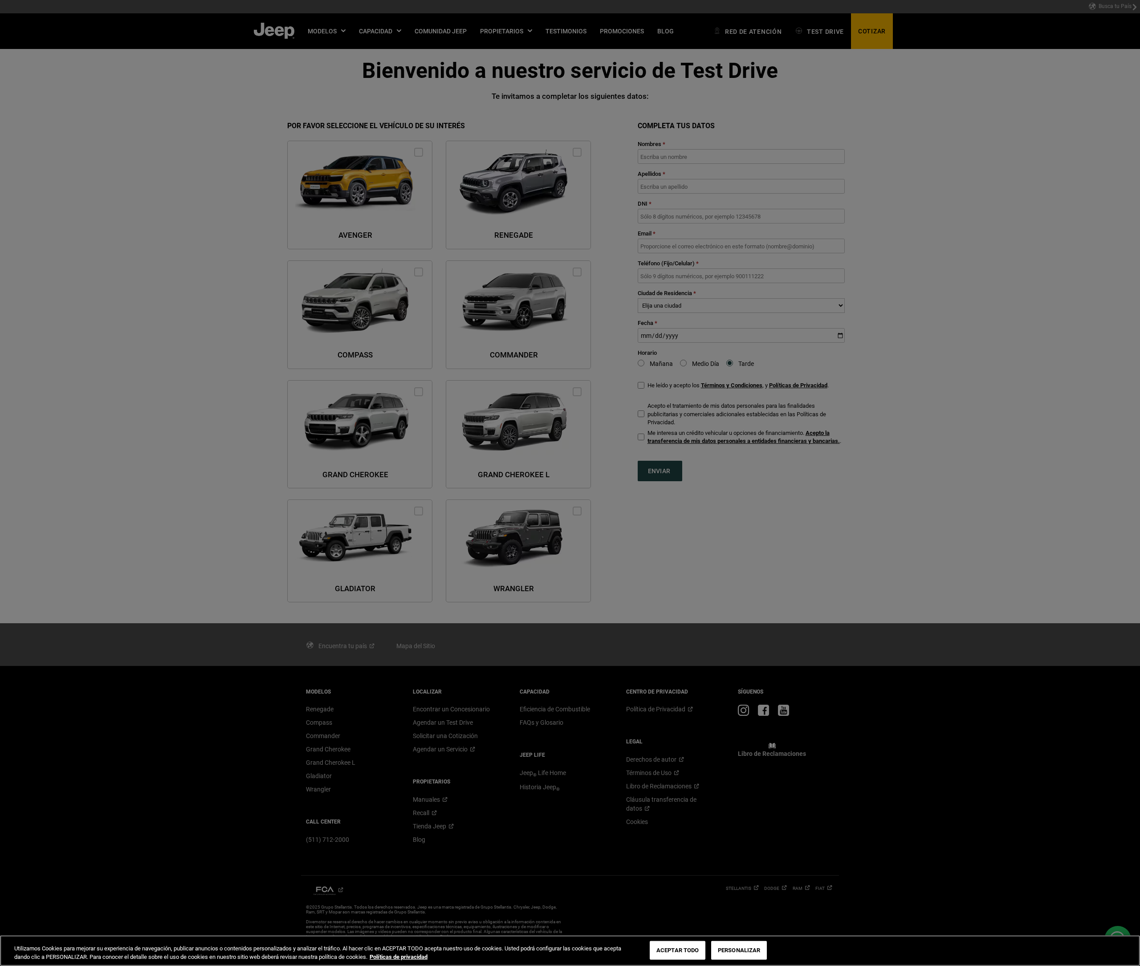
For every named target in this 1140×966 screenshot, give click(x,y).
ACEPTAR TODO (677, 950)
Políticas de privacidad (399, 957)
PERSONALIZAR (739, 950)
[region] (570, 950)
